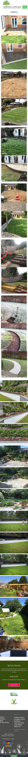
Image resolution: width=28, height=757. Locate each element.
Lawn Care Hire (19, 723)
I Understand (14, 756)
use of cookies (23, 754)
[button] (24, 7)
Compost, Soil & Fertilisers (19, 720)
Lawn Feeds (18, 725)
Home (2, 717)
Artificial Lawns (19, 717)
